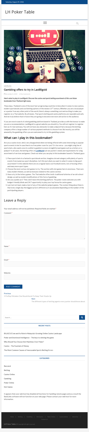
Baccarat (7, 366)
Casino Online (9, 374)
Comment (8, 213)
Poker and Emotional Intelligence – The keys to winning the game (29, 338)
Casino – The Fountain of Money (16, 346)
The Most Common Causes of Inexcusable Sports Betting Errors (28, 350)
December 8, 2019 (11, 94)
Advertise (75, 417)
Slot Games (8, 387)
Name (7, 246)
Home (12, 417)
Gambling (7, 86)
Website (7, 273)
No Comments (25, 94)
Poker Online (9, 383)
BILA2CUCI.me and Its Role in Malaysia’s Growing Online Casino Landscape (33, 333)
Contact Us (44, 419)
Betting (7, 370)
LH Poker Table (20, 11)
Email (6, 260)
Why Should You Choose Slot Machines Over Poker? (24, 342)
